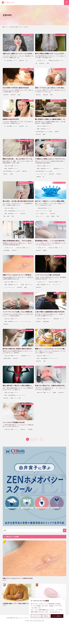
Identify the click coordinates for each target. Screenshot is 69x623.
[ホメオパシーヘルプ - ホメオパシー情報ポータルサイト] (8, 2)
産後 (19, 94)
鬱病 (44, 134)
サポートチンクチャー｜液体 (44, 210)
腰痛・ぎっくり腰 (16, 398)
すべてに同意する (57, 616)
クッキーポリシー (55, 611)
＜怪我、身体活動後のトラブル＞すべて (14, 210)
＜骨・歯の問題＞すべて (10, 60)
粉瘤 (25, 287)
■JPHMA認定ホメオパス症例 (44, 131)
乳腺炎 (54, 392)
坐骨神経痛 (6, 250)
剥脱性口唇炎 (7, 358)
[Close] (64, 599)
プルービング (56, 284)
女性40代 (21, 60)
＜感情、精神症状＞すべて (43, 129)
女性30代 (6, 94)
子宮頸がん (59, 174)
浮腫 (47, 63)
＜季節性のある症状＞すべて (56, 60)
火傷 (44, 361)
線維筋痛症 (46, 321)
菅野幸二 (5, 174)
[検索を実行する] (64, 530)
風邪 (58, 216)
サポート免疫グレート (42, 213)
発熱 (48, 216)
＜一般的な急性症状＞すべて (44, 208)
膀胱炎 (45, 250)
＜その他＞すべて (41, 60)
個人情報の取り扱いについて (15, 617)
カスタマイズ (36, 616)
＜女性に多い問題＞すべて (43, 126)
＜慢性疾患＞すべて (58, 168)
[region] (47, 609)
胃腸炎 (53, 216)
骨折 (13, 216)
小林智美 (38, 176)
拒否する (46, 616)
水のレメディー (40, 216)
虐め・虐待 (6, 216)
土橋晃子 (56, 131)
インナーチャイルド (41, 174)
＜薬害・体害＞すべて (26, 284)
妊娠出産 (45, 94)
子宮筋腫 (30, 429)
